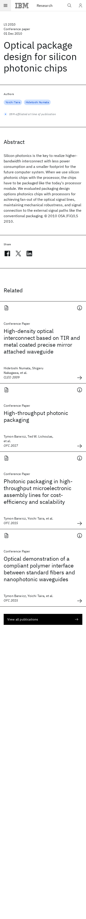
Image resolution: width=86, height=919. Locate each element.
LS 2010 (9, 24)
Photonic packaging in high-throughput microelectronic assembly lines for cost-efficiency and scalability (38, 491)
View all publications (22, 619)
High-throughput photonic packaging (36, 416)
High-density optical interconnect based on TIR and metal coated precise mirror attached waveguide (42, 341)
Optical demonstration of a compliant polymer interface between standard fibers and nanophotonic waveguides (39, 569)
